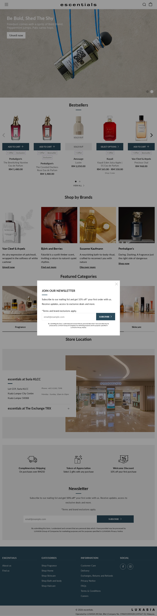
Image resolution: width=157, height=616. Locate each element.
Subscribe (104, 316)
